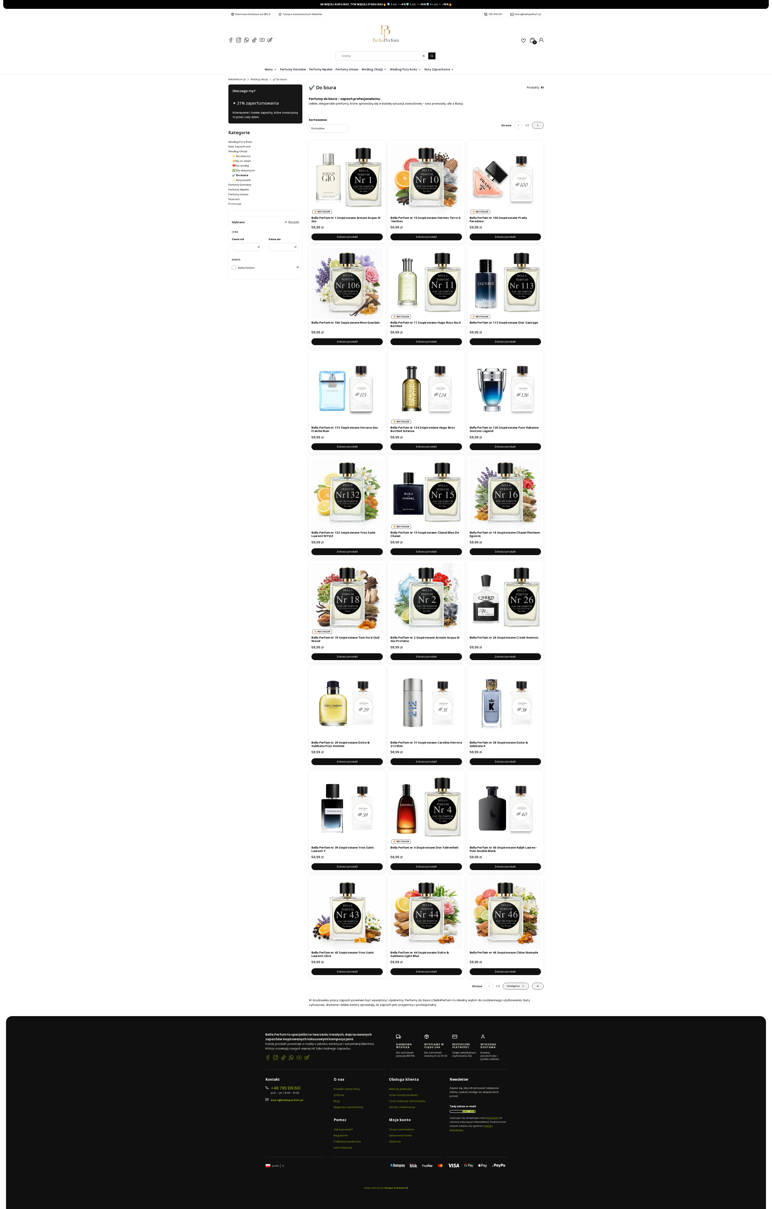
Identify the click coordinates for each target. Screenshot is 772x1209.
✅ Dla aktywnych (243, 170)
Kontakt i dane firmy (347, 1089)
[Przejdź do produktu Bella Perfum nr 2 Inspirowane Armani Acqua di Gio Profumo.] (426, 598)
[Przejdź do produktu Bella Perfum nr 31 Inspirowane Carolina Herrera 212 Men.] (426, 703)
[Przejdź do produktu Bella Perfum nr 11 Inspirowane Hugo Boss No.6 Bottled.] (426, 283)
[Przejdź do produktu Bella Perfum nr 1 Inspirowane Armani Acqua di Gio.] (347, 178)
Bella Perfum (246, 268)
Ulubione (395, 1141)
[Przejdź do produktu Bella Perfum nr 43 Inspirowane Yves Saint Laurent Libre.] (347, 913)
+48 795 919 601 (286, 1088)
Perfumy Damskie (239, 185)
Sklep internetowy (384, 1187)
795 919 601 (495, 14)
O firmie (339, 1095)
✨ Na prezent (241, 180)
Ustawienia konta (400, 1135)
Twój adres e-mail (463, 1106)
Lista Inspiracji (343, 1147)
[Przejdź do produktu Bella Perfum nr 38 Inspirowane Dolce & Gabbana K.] (505, 703)
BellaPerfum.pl (237, 79)
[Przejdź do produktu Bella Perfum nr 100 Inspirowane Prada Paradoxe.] (505, 178)
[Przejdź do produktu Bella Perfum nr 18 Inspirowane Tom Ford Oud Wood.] (347, 598)
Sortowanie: (318, 120)
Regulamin (341, 1135)
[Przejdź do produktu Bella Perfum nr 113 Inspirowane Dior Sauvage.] (505, 283)
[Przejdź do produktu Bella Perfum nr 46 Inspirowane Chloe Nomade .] (505, 913)
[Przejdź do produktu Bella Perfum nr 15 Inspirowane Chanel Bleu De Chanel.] (426, 493)
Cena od (238, 239)
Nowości (234, 199)
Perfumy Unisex (238, 194)
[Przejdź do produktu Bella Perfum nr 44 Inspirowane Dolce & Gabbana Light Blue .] (426, 913)
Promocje (234, 204)
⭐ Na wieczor (241, 156)
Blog (337, 1101)
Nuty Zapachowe (239, 146)
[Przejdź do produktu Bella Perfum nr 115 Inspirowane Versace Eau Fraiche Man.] (347, 388)
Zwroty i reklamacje (402, 1107)
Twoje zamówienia (401, 1129)
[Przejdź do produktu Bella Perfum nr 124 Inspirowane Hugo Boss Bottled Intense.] (426, 388)
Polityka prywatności (347, 1141)
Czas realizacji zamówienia (407, 1101)
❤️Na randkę (240, 166)
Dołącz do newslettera (468, 1111)
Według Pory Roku (240, 142)
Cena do (275, 239)
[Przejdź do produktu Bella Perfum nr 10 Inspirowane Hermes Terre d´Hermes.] (426, 178)
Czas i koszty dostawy (403, 1095)
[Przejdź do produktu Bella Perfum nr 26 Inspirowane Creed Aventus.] (505, 598)
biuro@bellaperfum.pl (528, 14)
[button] (431, 55)
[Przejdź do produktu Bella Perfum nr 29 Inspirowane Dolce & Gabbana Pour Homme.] (347, 703)
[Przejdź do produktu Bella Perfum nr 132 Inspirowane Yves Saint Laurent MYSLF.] (347, 493)
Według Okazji (259, 79)
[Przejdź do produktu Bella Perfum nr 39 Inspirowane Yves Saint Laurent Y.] (347, 808)
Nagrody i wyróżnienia (348, 1107)
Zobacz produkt (347, 237)
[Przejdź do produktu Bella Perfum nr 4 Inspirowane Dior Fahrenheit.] (426, 808)
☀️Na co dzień (241, 161)
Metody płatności (400, 1089)
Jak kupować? (343, 1129)
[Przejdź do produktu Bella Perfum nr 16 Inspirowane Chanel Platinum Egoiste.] (505, 493)
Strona (506, 125)
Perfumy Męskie (238, 189)
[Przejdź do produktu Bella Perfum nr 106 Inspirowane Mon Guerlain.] (347, 283)
